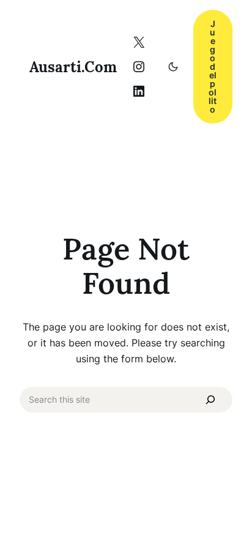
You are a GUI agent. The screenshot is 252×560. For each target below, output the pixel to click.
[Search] (210, 400)
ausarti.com (73, 67)
